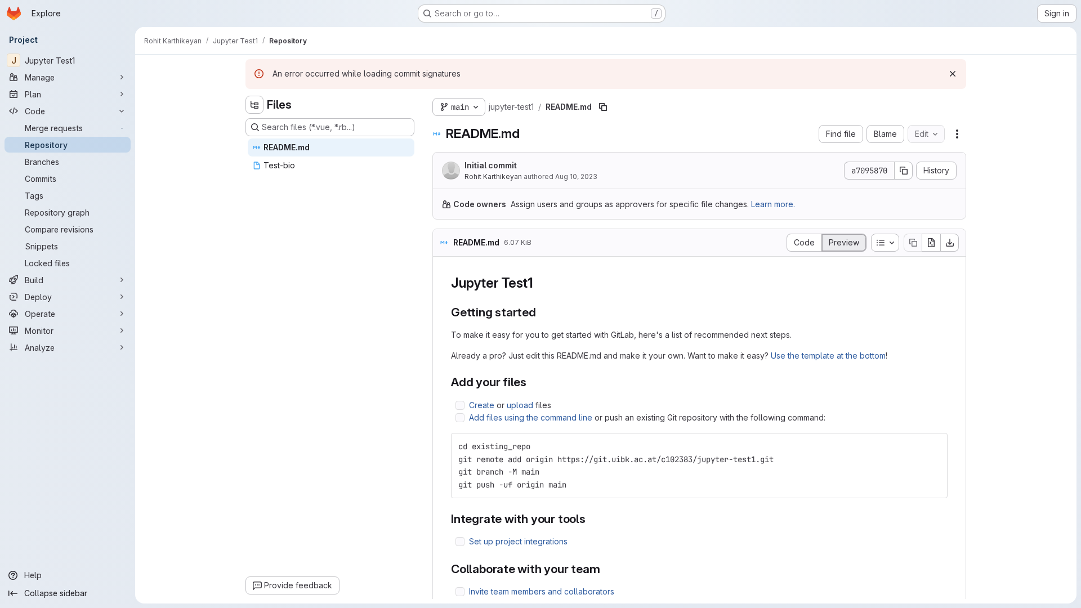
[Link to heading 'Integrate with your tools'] (592, 519)
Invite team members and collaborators (541, 591)
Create (481, 405)
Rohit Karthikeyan (493, 176)
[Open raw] (931, 243)
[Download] (950, 243)
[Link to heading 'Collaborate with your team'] (606, 569)
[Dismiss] (952, 74)
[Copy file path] (603, 107)
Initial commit (490, 165)
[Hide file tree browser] (254, 105)
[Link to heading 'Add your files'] (532, 382)
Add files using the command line (530, 417)
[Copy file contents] (913, 243)
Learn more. (773, 204)
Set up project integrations (518, 541)
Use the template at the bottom (828, 355)
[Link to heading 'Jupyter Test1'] (540, 283)
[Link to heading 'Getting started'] (542, 312)
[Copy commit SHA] (904, 171)
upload (520, 405)
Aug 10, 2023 (576, 176)
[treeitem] (331, 147)
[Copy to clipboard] (934, 446)
